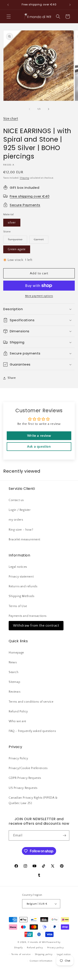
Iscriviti (39, 956)
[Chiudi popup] (69, 837)
